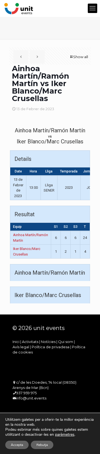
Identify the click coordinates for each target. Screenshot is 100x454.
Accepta (17, 445)
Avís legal (20, 347)
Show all (80, 57)
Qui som (65, 341)
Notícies (48, 341)
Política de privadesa (50, 347)
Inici (15, 341)
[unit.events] (18, 8)
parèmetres (64, 434)
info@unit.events (31, 398)
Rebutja (42, 445)
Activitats (30, 341)
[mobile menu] (92, 8)
